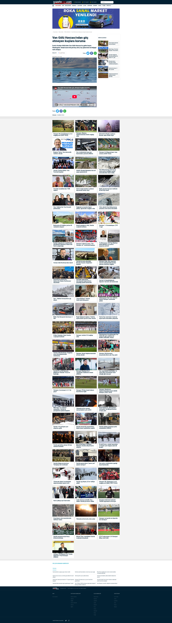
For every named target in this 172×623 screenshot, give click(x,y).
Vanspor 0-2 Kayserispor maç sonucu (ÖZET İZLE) (108, 152)
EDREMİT (95, 5)
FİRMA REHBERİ (78, 2)
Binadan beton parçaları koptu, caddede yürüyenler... (113, 62)
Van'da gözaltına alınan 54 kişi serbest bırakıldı (62, 445)
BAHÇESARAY (68, 5)
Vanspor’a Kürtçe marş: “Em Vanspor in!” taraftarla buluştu (85, 244)
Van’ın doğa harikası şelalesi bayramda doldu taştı (85, 189)
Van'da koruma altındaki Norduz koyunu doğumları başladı (84, 263)
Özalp (95, 614)
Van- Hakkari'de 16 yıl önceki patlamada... (62, 207)
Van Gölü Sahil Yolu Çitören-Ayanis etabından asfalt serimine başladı (106, 580)
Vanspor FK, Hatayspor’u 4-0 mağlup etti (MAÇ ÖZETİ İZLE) (108, 482)
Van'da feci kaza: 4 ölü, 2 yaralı (113, 69)
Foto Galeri (116, 596)
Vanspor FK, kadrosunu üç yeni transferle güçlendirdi (84, 580)
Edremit (95, 604)
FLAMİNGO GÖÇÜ (60, 115)
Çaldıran (95, 600)
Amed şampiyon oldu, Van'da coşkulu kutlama (85, 226)
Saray (95, 612)
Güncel (72, 604)
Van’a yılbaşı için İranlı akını (61, 500)
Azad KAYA (76, 588)
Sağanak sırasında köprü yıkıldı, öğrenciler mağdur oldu (85, 207)
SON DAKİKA (58, 5)
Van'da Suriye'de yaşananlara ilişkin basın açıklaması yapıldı (85, 427)
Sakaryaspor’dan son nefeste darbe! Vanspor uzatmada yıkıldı (108, 299)
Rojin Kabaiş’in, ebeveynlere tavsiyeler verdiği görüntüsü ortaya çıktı (107, 409)
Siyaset (72, 598)
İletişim (115, 606)
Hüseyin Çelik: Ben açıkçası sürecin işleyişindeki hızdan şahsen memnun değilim (107, 263)
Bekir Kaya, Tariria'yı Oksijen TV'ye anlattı (113, 50)
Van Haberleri (55, 596)
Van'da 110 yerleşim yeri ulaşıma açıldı (60, 427)
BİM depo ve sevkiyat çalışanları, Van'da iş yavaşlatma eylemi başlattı (61, 409)
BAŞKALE (74, 5)
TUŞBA (103, 5)
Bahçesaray (96, 596)
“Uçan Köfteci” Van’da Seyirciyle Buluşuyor (83, 299)
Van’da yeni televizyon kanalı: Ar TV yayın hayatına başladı (63, 580)
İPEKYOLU (109, 5)
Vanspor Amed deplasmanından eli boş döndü (86, 354)
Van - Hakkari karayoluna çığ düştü (62, 299)
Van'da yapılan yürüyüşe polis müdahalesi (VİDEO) (108, 427)
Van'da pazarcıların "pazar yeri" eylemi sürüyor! (85, 464)
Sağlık (72, 600)
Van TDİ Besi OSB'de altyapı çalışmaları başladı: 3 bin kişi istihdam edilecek (85, 584)
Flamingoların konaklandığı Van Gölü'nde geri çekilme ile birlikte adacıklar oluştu (108, 336)
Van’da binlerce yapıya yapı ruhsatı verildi (61, 571)
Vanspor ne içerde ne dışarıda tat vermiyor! (108, 518)
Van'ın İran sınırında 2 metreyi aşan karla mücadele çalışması (108, 317)
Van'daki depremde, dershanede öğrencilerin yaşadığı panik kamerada (84, 281)
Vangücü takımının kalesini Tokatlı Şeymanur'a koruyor (107, 500)
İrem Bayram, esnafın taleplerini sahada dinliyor (107, 583)
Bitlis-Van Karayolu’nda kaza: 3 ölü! (62, 317)
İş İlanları (115, 600)
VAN (63, 5)
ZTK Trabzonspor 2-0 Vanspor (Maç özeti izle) (108, 537)
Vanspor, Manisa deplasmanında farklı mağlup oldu (85, 134)
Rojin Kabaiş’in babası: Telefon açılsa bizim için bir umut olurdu (86, 317)
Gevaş (95, 608)
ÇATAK (84, 5)
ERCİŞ (99, 5)
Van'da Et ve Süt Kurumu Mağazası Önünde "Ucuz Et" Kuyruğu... (61, 372)
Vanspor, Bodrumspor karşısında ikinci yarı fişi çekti (108, 354)
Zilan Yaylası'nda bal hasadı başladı (113, 43)
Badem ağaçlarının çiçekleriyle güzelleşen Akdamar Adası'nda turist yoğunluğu (62, 244)
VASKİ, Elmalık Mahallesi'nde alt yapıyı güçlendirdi (86, 171)
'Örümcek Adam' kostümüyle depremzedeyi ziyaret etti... (62, 482)
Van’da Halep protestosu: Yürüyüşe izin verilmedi (61, 464)
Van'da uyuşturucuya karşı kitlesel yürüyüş (61, 537)
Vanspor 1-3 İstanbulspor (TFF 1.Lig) (108, 226)
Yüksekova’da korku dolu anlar (85, 519)
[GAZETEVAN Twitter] (66, 620)
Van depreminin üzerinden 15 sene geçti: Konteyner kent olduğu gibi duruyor (108, 372)
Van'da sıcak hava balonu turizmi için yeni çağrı (85, 571)
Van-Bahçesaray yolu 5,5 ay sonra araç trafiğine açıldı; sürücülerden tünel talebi (107, 171)
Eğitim (72, 606)
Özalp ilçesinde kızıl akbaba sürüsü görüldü (113, 75)
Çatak (95, 602)
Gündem (54, 568)
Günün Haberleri (74, 602)
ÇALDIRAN (79, 5)
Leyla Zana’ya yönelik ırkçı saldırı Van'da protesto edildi (85, 500)
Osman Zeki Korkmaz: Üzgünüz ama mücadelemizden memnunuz (62, 354)
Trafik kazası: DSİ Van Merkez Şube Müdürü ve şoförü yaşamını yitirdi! (108, 244)
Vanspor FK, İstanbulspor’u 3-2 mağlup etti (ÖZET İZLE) (62, 134)
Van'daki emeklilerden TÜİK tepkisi (61, 189)
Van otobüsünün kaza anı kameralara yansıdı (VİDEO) (84, 152)
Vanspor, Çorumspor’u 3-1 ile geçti (62, 390)
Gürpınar (95, 610)
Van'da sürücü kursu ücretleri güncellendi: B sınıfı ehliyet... (63, 576)
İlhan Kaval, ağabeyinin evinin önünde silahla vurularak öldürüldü (106, 572)
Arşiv (115, 602)
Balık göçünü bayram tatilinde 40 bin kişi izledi (108, 189)
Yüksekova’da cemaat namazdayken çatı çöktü (83, 409)
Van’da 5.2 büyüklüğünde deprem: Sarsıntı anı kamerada (108, 281)
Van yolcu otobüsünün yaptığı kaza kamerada (108, 464)
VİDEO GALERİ (93, 2)
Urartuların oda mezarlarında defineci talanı (62, 518)
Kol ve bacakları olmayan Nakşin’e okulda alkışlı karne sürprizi (85, 446)
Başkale (95, 598)
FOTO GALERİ (86, 2)
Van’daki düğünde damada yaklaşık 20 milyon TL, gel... (113, 56)
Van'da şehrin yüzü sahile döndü (82, 575)
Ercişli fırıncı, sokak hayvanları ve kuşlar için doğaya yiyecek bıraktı (108, 446)
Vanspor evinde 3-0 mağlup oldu (84, 335)
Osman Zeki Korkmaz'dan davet (63, 262)
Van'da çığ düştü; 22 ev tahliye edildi (85, 482)
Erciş (95, 606)
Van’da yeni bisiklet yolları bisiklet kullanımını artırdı (106, 576)
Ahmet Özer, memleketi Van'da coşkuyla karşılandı (85, 537)
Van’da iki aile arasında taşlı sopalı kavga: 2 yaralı (63, 583)
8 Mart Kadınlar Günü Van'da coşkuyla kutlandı (62, 335)
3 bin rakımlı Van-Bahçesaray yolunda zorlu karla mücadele (108, 207)
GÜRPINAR (89, 5)
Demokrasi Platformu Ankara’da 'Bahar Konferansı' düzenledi (62, 281)
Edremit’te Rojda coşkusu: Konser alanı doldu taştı (107, 134)
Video (115, 598)
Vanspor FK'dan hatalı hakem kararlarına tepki (85, 390)
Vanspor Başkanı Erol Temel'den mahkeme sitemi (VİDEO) (84, 372)
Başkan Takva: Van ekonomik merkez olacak (62, 152)
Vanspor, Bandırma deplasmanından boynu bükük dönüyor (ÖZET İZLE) (108, 391)
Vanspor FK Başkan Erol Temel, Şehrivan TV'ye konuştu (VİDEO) (63, 555)
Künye (115, 604)
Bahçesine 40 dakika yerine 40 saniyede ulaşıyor (62, 226)
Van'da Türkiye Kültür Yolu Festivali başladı (61, 171)
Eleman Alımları (74, 596)
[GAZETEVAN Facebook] (68, 620)
